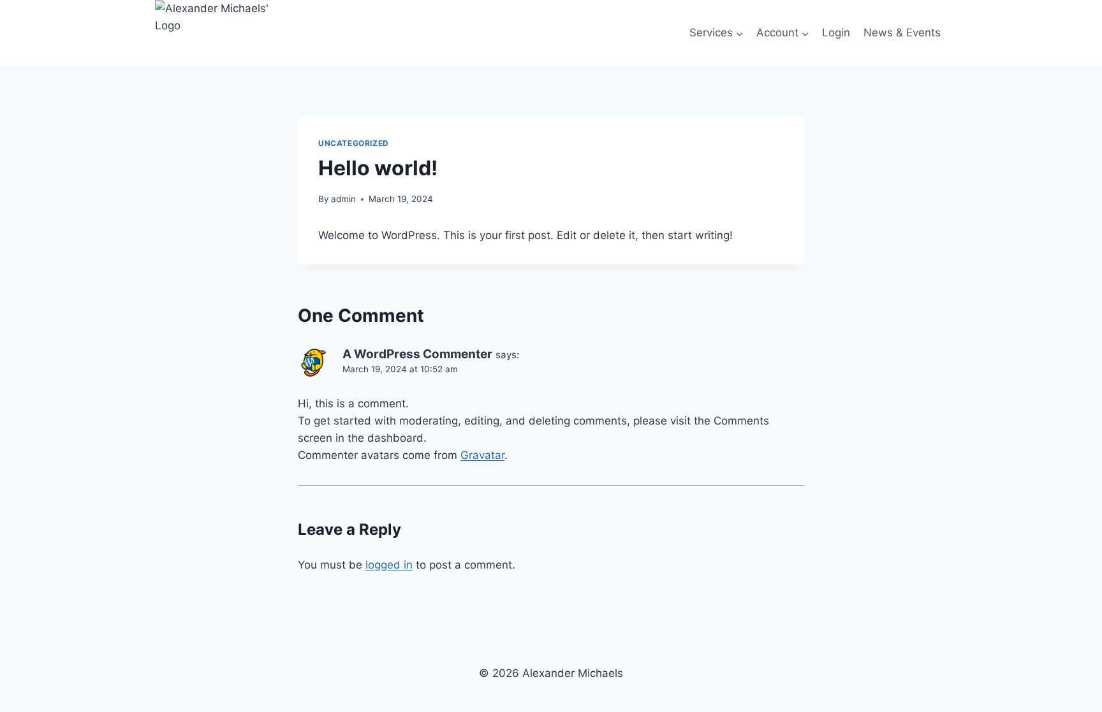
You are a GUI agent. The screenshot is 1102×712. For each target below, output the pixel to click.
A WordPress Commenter (417, 354)
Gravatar (482, 455)
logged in (389, 564)
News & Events (902, 32)
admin (343, 199)
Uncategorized (353, 143)
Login (836, 32)
